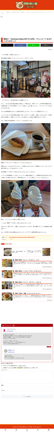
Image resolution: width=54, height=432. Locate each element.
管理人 (10, 350)
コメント (4, 370)
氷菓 (7, 243)
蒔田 (3, 243)
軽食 (11, 243)
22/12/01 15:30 (10, 331)
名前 (2, 385)
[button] (46, 45)
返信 (49, 346)
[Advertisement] (27, 27)
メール (3, 390)
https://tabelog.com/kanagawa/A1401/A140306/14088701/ (22, 237)
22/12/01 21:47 (11, 352)
